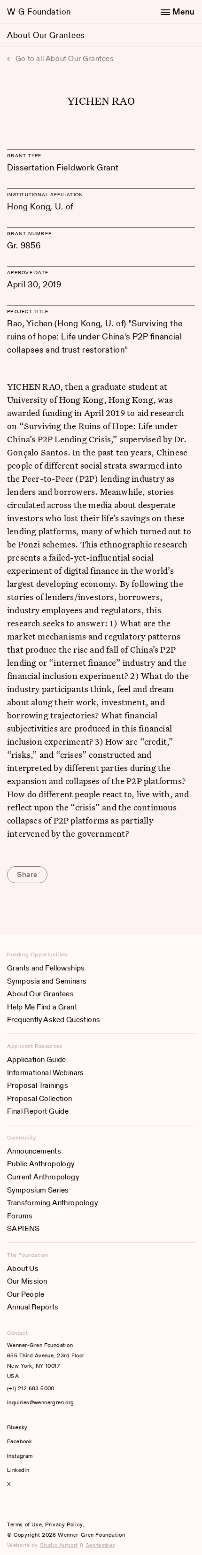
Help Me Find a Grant (42, 1006)
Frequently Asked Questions (53, 1019)
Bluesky (45, 1427)
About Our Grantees (46, 35)
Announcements (34, 1151)
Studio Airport (59, 1545)
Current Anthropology (43, 1176)
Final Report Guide (38, 1111)
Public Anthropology (41, 1163)
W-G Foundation (39, 11)
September (100, 1545)
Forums (19, 1215)
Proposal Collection (39, 1098)
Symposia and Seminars (46, 981)
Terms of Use (24, 1524)
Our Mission (27, 1281)
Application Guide (36, 1059)
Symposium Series (38, 1190)
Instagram (20, 1456)
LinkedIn (18, 1470)
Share (27, 874)
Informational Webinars (45, 1072)
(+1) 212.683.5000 (30, 1388)
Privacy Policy (63, 1524)
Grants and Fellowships (46, 967)
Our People (25, 1294)
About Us (23, 1268)
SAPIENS (23, 1228)
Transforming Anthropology (52, 1202)
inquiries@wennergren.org (40, 1402)
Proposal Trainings (37, 1085)
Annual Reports (33, 1306)
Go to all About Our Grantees (64, 58)
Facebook (19, 1441)
